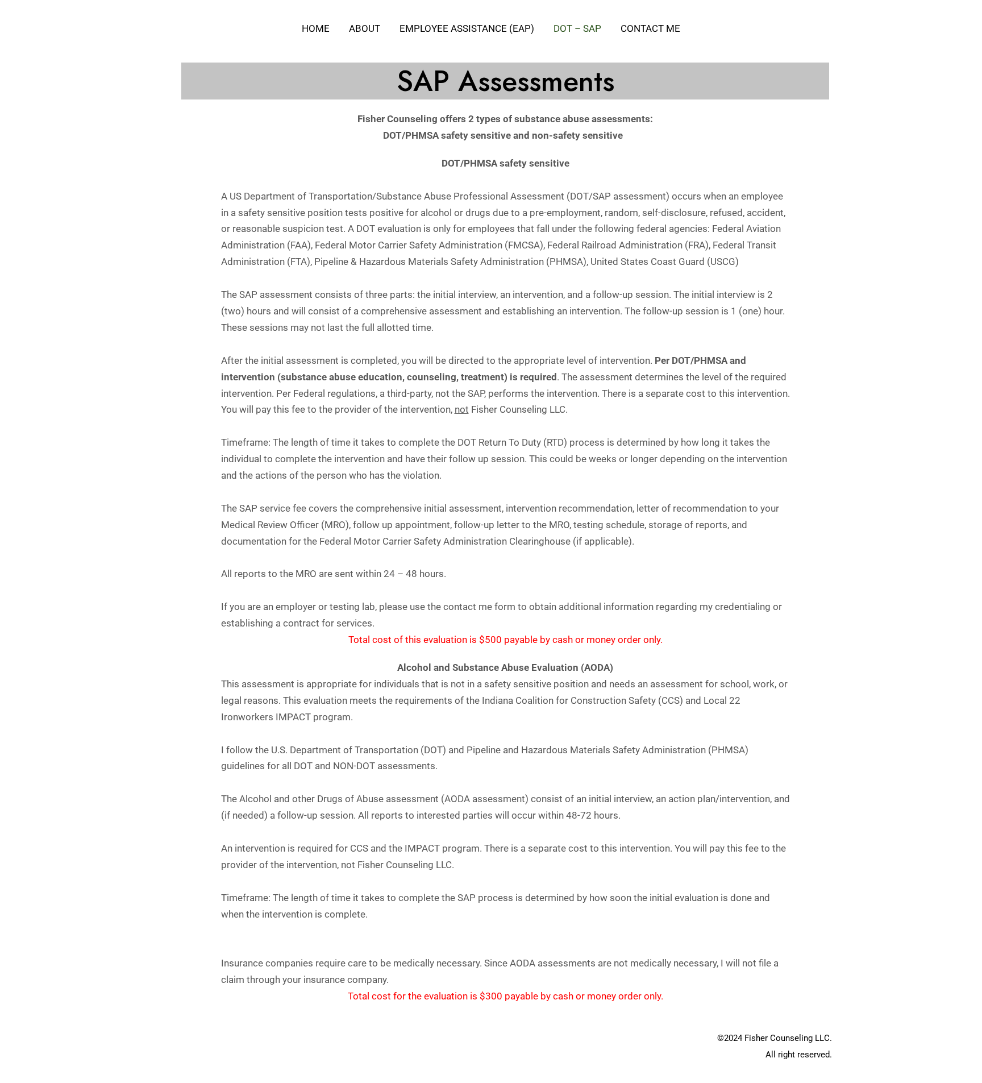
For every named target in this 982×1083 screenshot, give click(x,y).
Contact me (650, 28)
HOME (316, 28)
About (364, 28)
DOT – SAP (577, 28)
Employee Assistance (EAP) (467, 28)
